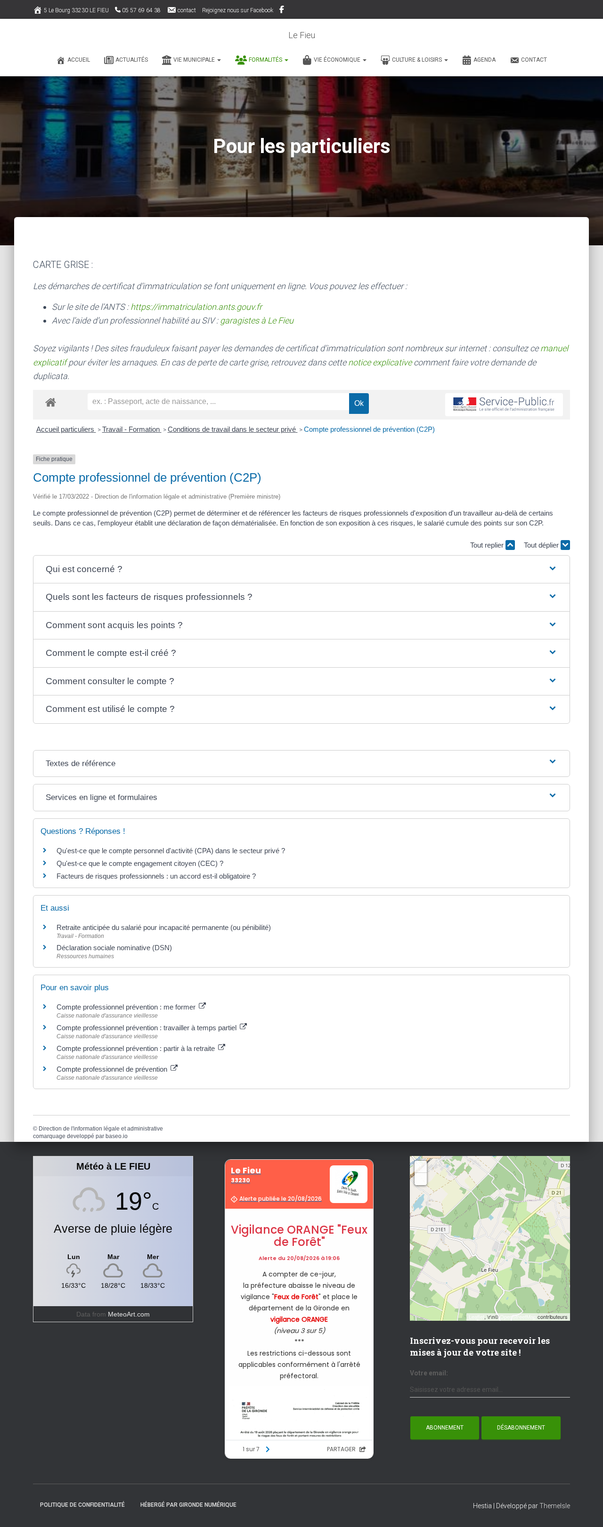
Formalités (266, 60)
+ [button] (421, 1167)
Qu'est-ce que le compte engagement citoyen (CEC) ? (140, 863)
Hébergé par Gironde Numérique (188, 1505)
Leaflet (476, 1316)
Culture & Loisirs (417, 60)
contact (187, 10)
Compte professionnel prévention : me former (127, 1007)
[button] (218, 60)
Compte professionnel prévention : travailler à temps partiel (147, 1028)
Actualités (131, 60)
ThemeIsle (554, 1506)
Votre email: (429, 1373)
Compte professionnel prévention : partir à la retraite (137, 1048)
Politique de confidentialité (82, 1505)
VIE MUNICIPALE (194, 60)
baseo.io (117, 1136)
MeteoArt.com (129, 1314)
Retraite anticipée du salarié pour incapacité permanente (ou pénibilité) (164, 927)
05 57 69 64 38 (141, 10)
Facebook (282, 11)
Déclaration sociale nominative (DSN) (114, 948)
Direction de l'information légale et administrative (101, 1128)
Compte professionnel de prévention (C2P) (369, 429)
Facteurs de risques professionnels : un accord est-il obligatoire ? (156, 876)
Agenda (484, 60)
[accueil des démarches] (50, 402)
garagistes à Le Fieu (256, 320)
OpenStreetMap (518, 1316)
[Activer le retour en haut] (584, 1508)
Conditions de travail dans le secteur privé (233, 429)
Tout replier (487, 545)
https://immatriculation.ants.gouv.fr (196, 307)
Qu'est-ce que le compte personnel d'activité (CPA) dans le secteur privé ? (171, 851)
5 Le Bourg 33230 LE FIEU (76, 10)
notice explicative (380, 362)
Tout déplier (542, 545)
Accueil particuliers (66, 429)
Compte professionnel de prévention (113, 1069)
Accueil (78, 60)
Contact (534, 60)
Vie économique (338, 60)
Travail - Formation (132, 429)
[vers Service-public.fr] (504, 404)
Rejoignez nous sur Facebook (237, 10)
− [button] (421, 1179)
